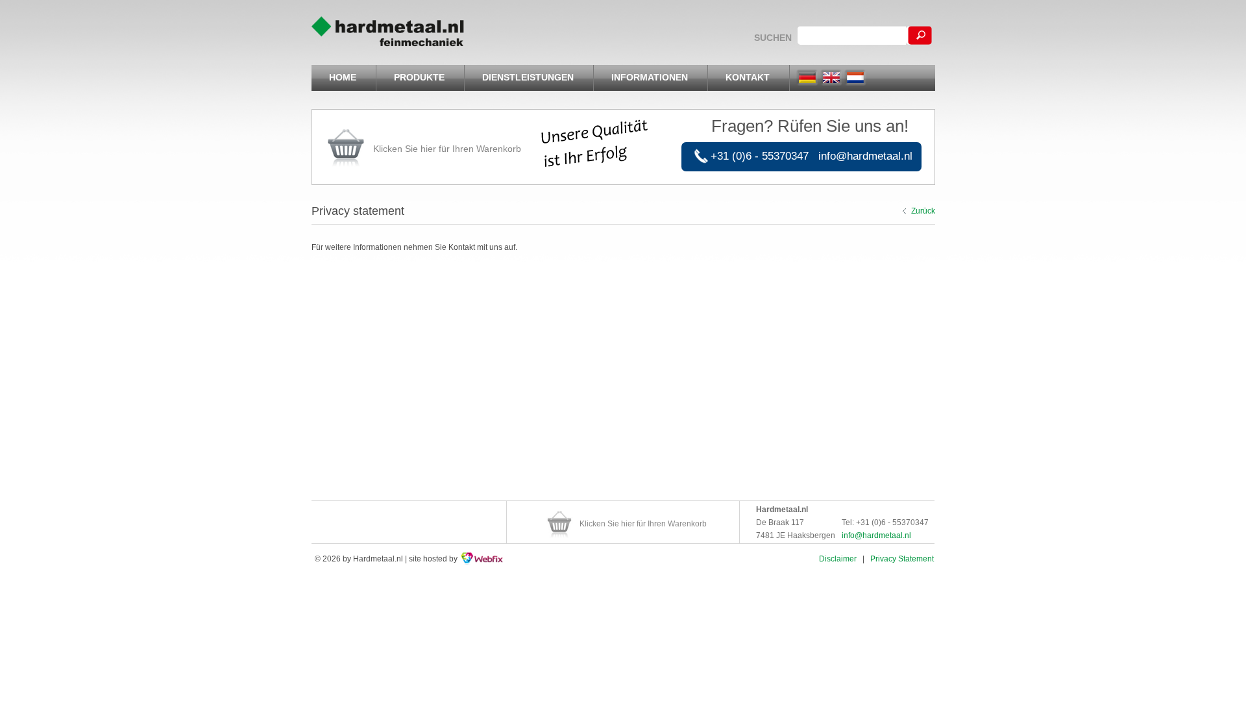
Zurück (923, 210)
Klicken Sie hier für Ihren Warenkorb (447, 148)
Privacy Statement (902, 558)
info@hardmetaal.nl (865, 156)
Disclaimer (838, 558)
